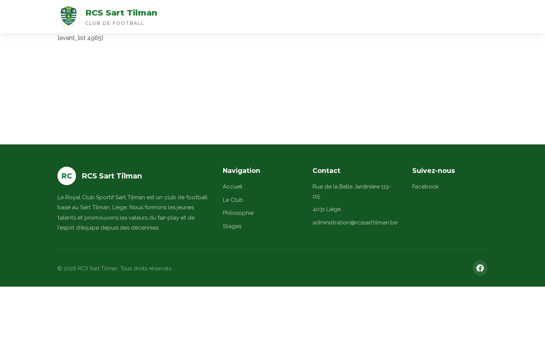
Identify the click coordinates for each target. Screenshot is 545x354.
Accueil (232, 186)
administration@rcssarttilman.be (355, 222)
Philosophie (238, 213)
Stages (232, 226)
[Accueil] (68, 17)
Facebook (425, 186)
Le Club (233, 200)
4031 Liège (327, 209)
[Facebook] (480, 268)
